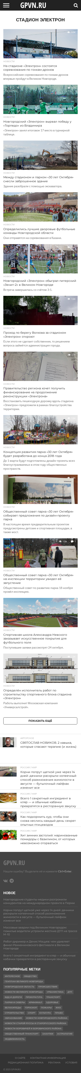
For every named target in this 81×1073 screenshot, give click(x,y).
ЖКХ (58, 1007)
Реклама (54, 1062)
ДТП (70, 992)
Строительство (14, 1012)
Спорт (31, 1012)
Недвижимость (15, 1039)
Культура (45, 1012)
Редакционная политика (25, 1062)
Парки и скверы (15, 1002)
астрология (64, 1033)
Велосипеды (13, 1007)
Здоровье (52, 1002)
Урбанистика (55, 992)
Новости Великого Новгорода (24, 992)
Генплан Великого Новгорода (24, 981)
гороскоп (31, 1007)
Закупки (47, 1033)
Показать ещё (40, 720)
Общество (30, 976)
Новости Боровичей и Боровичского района (33, 1028)
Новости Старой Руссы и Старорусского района (35, 1023)
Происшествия (47, 986)
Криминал (35, 1002)
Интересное (12, 976)
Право (59, 1012)
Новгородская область (19, 986)
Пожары (46, 1007)
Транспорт (53, 997)
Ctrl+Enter (65, 871)
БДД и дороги (13, 997)
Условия (71, 1062)
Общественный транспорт (21, 1033)
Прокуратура (34, 997)
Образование (13, 1018)
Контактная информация (48, 1057)
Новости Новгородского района (46, 1018)
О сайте (20, 1057)
